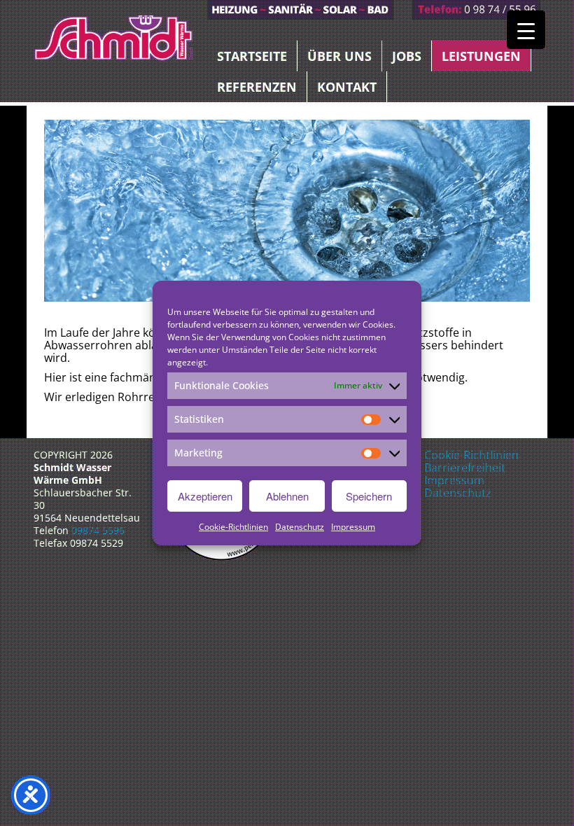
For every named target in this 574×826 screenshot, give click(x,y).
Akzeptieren (205, 496)
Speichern (369, 496)
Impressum (353, 527)
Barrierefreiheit (464, 467)
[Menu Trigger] (526, 29)
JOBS (406, 56)
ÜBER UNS (339, 56)
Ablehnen (287, 496)
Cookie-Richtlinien (233, 527)
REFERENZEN (257, 86)
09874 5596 (98, 530)
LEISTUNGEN (481, 56)
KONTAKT (347, 86)
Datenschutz (299, 527)
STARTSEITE (252, 56)
